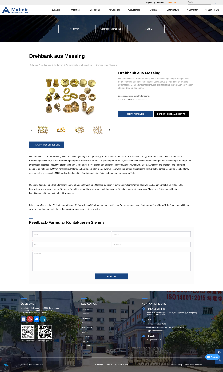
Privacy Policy (176, 364)
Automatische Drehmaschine (79, 65)
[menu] (134, 10)
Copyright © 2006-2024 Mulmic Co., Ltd (111, 364)
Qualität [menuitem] (153, 10)
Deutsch (172, 2)
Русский (160, 2)
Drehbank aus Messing (106, 65)
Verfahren (58, 65)
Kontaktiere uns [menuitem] (212, 10)
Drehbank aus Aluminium (136, 99)
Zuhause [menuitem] (56, 10)
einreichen (111, 276)
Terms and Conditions (193, 364)
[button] (75, 10)
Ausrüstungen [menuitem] (134, 10)
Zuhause (34, 65)
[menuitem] (75, 10)
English (149, 2)
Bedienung (46, 65)
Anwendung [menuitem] (114, 10)
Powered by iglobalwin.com (32, 364)
